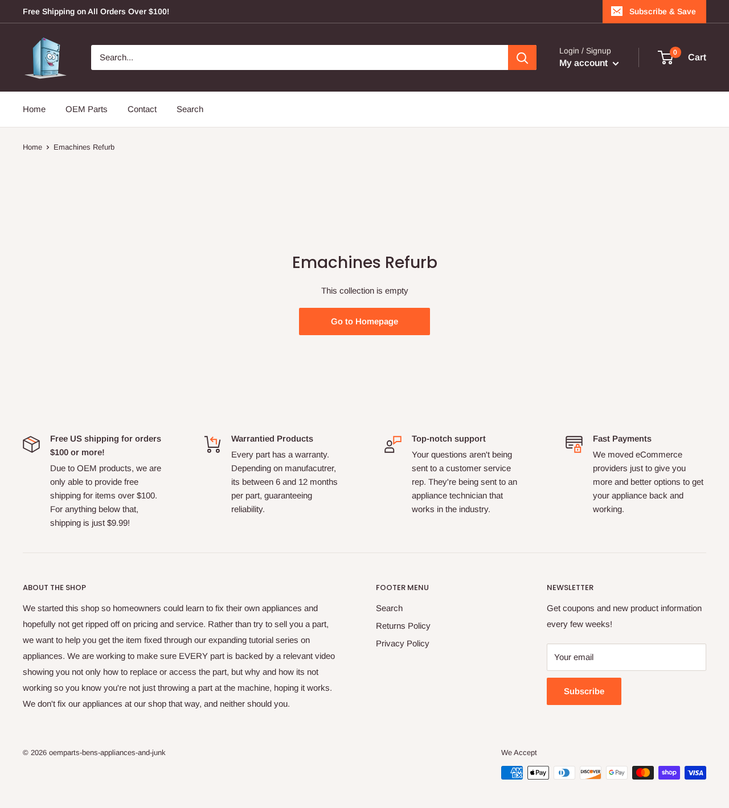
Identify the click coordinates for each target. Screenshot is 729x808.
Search (190, 109)
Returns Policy (403, 625)
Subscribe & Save (662, 11)
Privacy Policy (402, 643)
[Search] (522, 57)
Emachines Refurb (84, 147)
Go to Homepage (364, 321)
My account (584, 63)
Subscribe (584, 691)
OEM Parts (86, 109)
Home (34, 109)
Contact (142, 109)
